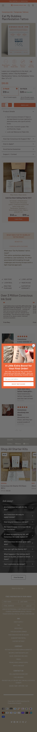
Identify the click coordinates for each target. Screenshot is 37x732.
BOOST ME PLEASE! (18, 384)
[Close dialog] (33, 345)
